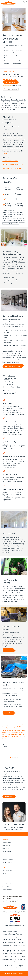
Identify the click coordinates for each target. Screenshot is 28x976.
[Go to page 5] (18, 757)
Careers (4, 873)
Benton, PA (12, 102)
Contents (16, 224)
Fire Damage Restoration (11, 168)
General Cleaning (7, 862)
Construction (6, 854)
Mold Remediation (7, 848)
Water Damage (7, 842)
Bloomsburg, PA (5, 100)
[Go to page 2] (12, 757)
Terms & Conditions (7, 884)
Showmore (5, 153)
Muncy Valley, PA (14, 107)
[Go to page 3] (14, 757)
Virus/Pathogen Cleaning (14, 214)
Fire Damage (6, 845)
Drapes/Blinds (20, 220)
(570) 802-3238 (10, 82)
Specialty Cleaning (7, 859)
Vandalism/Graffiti (7, 224)
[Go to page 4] (16, 757)
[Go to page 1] (10, 757)
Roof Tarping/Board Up (18, 222)
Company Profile (7, 870)
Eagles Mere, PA (6, 103)
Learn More (8, 650)
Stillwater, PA (5, 107)
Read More (8, 796)
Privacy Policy (6, 887)
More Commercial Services (12, 366)
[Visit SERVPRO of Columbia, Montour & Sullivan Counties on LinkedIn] (12, 834)
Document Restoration (9, 220)
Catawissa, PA (21, 102)
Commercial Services (10, 161)
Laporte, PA (17, 105)
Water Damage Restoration (12, 165)
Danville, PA (22, 100)
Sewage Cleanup (7, 212)
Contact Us (5, 876)
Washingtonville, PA (9, 109)
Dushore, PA (4, 102)
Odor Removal (6, 222)
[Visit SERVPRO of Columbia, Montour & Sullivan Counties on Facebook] (15, 834)
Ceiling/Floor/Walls (19, 218)
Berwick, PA (14, 100)
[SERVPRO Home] (8, 3)
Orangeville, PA (8, 105)
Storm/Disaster (6, 851)
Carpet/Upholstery (7, 218)
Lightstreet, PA (16, 103)
